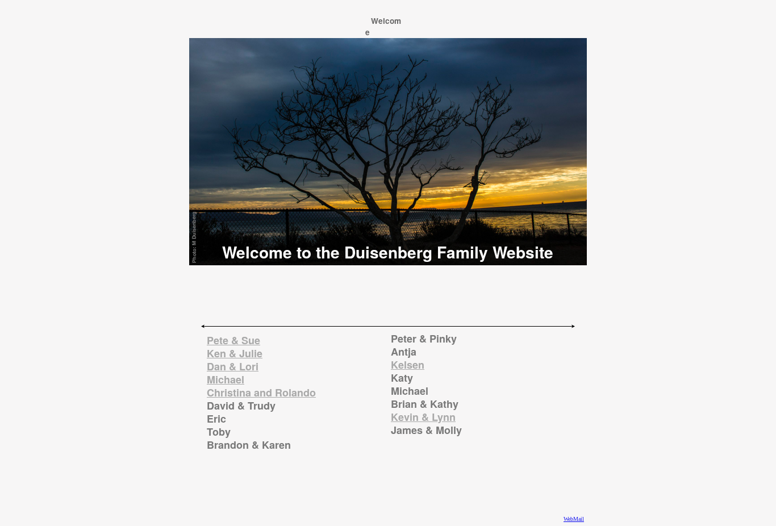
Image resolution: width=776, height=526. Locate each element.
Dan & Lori (232, 366)
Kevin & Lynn (423, 417)
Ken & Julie (234, 353)
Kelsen (407, 364)
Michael (225, 379)
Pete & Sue (233, 340)
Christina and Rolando (261, 392)
